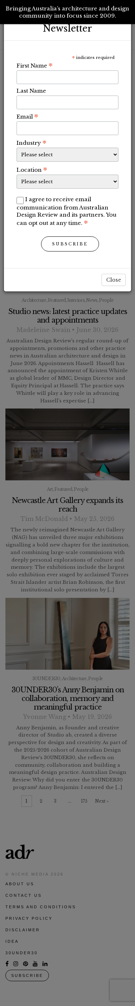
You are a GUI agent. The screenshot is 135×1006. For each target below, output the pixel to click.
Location (32, 170)
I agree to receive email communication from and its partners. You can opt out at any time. (67, 211)
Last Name (31, 90)
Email (27, 116)
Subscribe (70, 243)
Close (113, 280)
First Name (35, 65)
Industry (31, 143)
